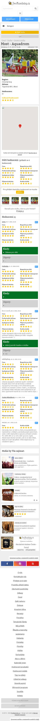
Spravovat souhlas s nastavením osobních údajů (25, 719)
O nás (20, 572)
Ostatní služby (19, 40)
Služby (9, 40)
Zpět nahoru (20, 601)
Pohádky (20, 642)
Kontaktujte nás (20, 576)
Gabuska (5, 266)
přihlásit (20, 192)
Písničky (20, 646)
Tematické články (20, 622)
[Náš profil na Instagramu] (20, 563)
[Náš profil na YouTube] (33, 563)
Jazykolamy (20, 634)
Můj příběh (20, 626)
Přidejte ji (20, 211)
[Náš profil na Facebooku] (7, 563)
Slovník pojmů (20, 683)
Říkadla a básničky (20, 630)
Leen (3, 222)
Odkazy (20, 593)
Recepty (20, 613)
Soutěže (20, 691)
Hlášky (20, 650)
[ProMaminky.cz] (20, 3)
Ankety (20, 695)
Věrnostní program (20, 687)
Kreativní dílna (20, 609)
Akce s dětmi (20, 658)
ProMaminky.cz (15, 713)
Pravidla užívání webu (20, 585)
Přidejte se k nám (20, 581)
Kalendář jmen (20, 663)
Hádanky (20, 638)
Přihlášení (29, 19)
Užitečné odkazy (20, 679)
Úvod (3, 40)
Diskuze (20, 605)
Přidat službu (20, 32)
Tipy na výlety (20, 675)
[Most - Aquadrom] (20, 63)
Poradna (20, 617)
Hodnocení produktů (20, 667)
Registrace (10, 19)
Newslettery (20, 706)
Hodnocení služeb (20, 671)
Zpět (20, 36)
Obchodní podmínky (20, 589)
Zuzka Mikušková (8, 397)
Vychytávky (20, 654)
